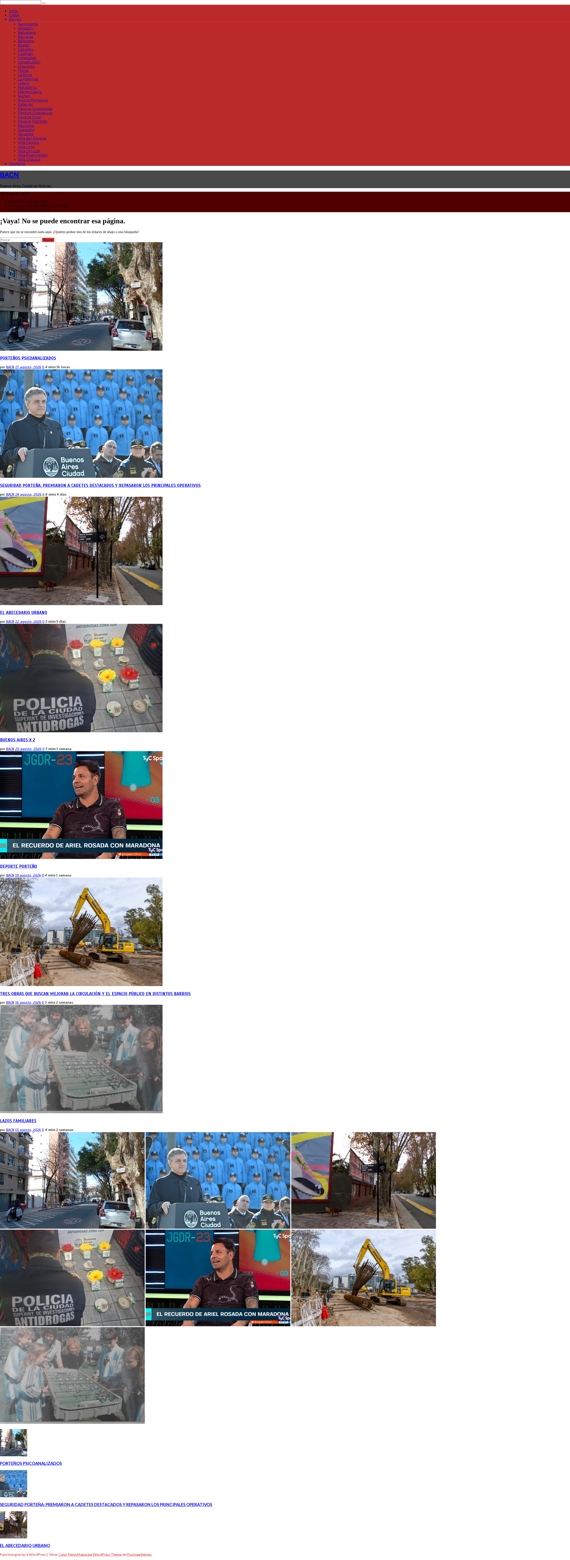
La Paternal (28, 79)
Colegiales (27, 58)
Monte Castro (30, 92)
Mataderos (27, 87)
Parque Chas (29, 117)
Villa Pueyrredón (33, 155)
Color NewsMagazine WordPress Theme (90, 1554)
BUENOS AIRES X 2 (17, 739)
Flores (23, 71)
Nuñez (24, 96)
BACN (9, 175)
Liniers (23, 83)
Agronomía (28, 24)
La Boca (25, 75)
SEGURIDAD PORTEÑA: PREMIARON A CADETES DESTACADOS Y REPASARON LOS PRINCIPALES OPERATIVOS (100, 485)
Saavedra (26, 130)
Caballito (25, 49)
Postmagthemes (139, 1554)
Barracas (25, 37)
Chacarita (26, 66)
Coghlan (25, 54)
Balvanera (27, 33)
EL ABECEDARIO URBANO (23, 612)
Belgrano (26, 41)
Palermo (25, 104)
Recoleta (26, 126)
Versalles (25, 134)
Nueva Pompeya (33, 100)
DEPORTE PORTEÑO (18, 866)
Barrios (15, 19)
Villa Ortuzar (29, 151)
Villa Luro (26, 147)
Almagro (25, 28)
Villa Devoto (28, 142)
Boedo (24, 45)
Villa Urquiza (29, 159)
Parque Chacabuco (35, 113)
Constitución (29, 62)
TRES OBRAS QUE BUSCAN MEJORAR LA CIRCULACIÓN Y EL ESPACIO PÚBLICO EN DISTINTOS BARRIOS (95, 993)
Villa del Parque (32, 138)
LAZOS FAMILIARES (18, 1120)
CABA (14, 15)
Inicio (13, 11)
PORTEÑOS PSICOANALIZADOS (28, 358)
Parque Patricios (32, 121)
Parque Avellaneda (35, 109)
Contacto (17, 164)
